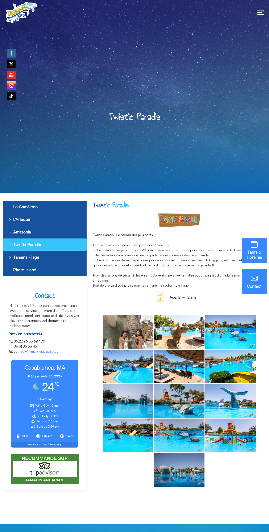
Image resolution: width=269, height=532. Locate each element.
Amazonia (21, 230)
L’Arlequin (21, 218)
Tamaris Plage (25, 254)
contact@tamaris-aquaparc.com (37, 347)
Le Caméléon (24, 206)
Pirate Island (23, 266)
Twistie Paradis (25, 242)
